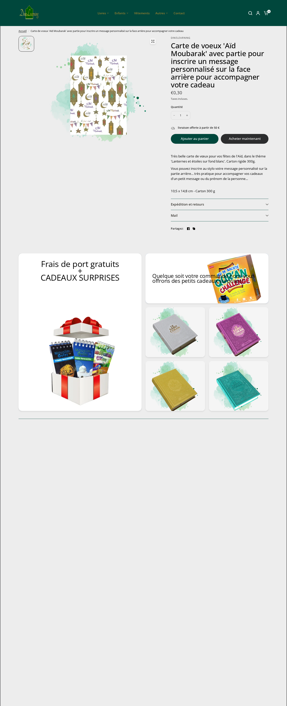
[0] (265, 13)
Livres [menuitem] (102, 13)
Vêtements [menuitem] (142, 13)
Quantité (177, 107)
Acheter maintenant (245, 138)
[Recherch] (250, 13)
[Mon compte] (258, 13)
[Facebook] (188, 228)
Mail (174, 215)
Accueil (23, 31)
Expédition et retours (187, 204)
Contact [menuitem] (179, 13)
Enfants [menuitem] (120, 13)
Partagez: (177, 228)
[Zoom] (153, 41)
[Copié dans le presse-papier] (194, 228)
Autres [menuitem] (160, 13)
